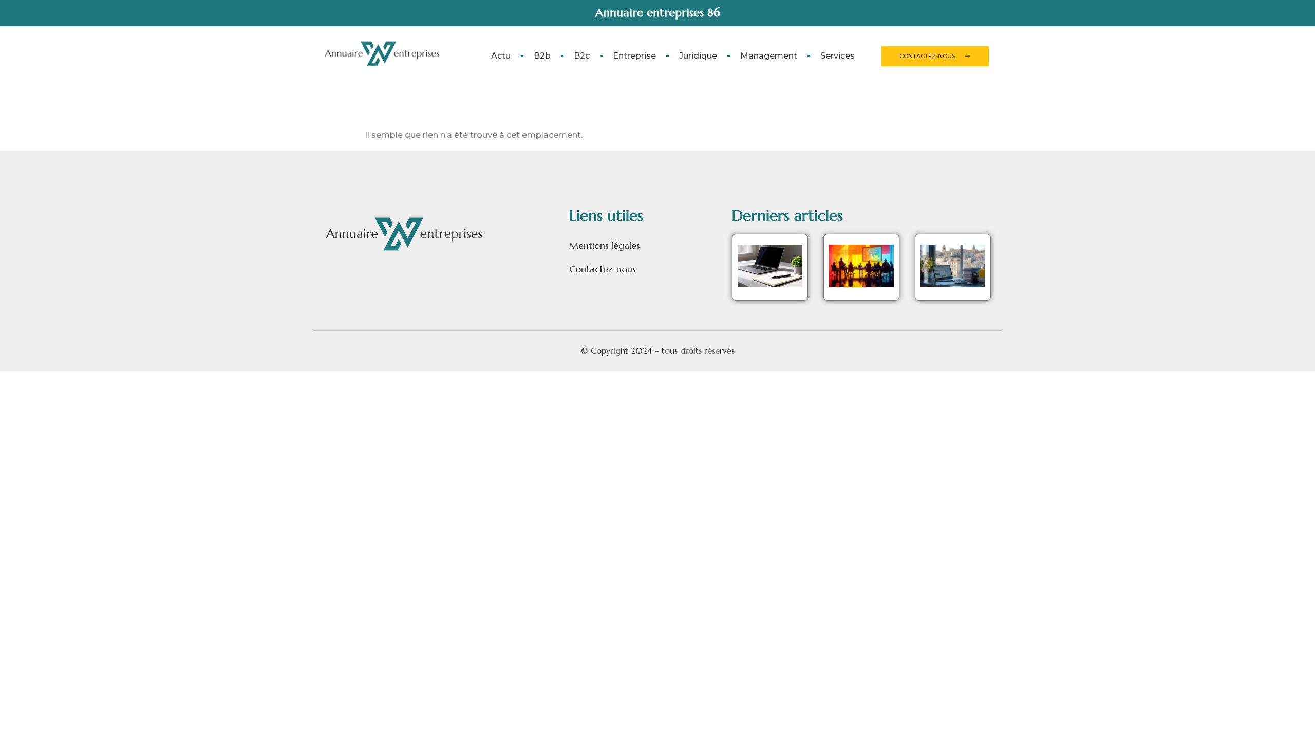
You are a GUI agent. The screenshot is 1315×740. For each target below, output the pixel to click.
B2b (542, 56)
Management (768, 56)
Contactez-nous (602, 269)
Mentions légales (604, 245)
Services (837, 56)
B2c (582, 56)
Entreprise (634, 56)
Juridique (698, 56)
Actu (501, 56)
